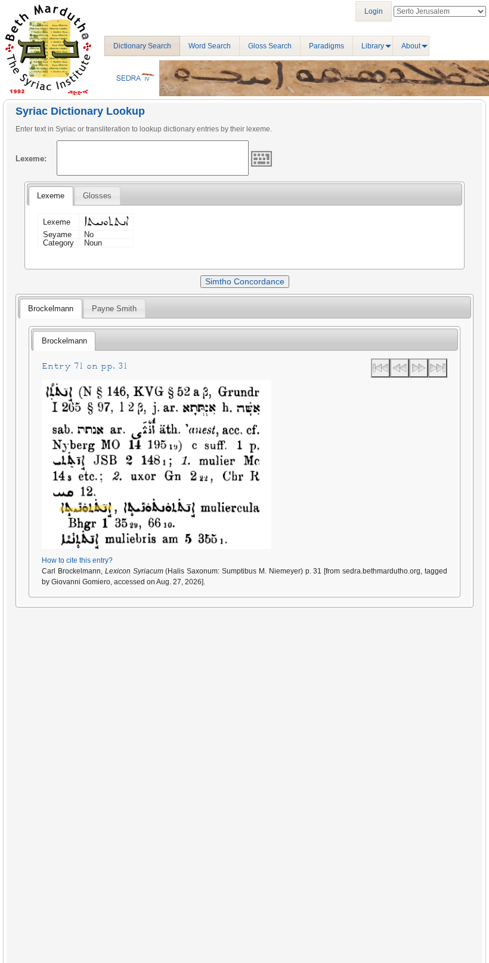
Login (373, 11)
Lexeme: (31, 158)
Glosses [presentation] (97, 195)
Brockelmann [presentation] (50, 308)
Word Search (209, 46)
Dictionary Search (142, 46)
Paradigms (326, 46)
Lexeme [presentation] (50, 195)
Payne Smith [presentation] (114, 308)
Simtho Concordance (244, 281)
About (410, 46)
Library (372, 46)
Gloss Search (270, 46)
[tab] (51, 196)
